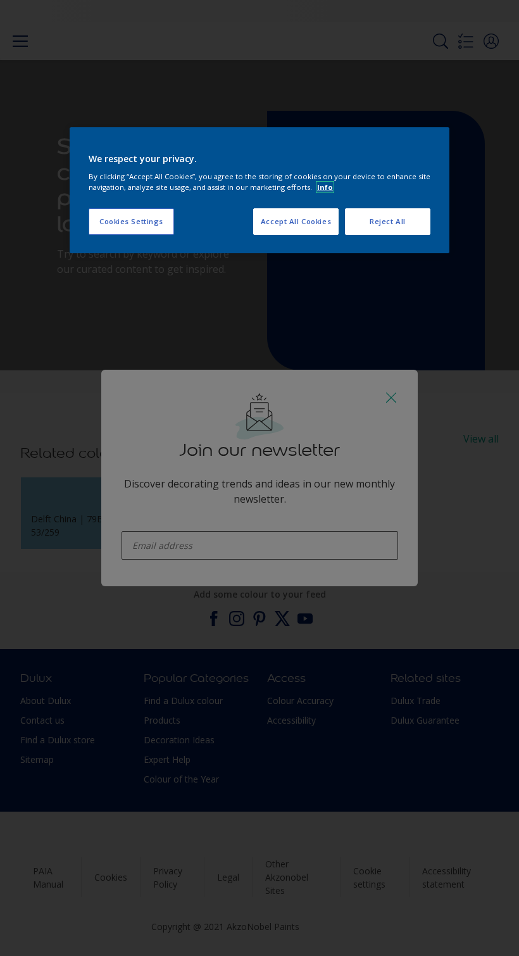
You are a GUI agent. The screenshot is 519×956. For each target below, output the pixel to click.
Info (325, 187)
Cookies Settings (131, 221)
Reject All (388, 221)
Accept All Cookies (296, 221)
